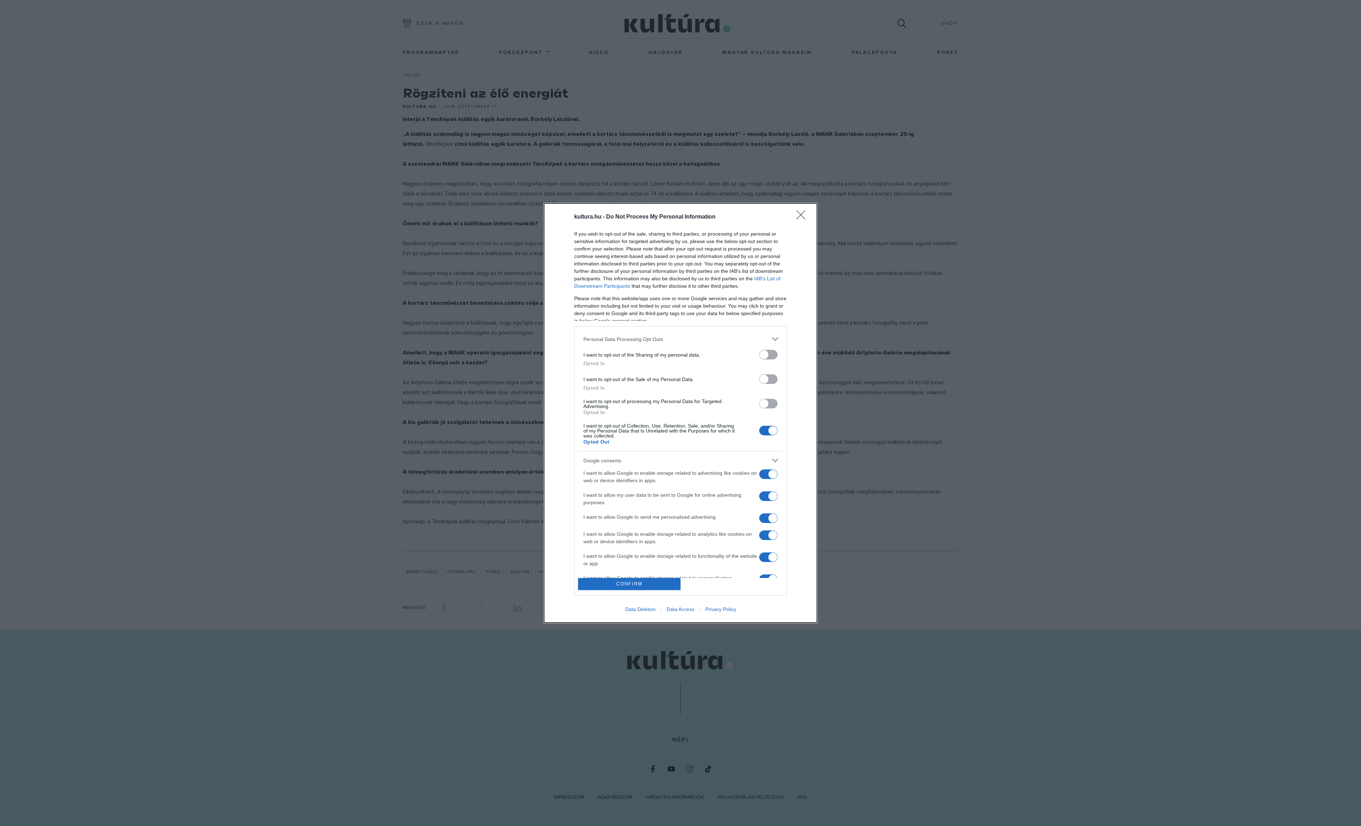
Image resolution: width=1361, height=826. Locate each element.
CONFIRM (629, 584)
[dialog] (680, 412)
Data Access (680, 609)
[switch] (768, 354)
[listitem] (680, 339)
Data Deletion (640, 609)
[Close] (803, 217)
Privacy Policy (720, 609)
